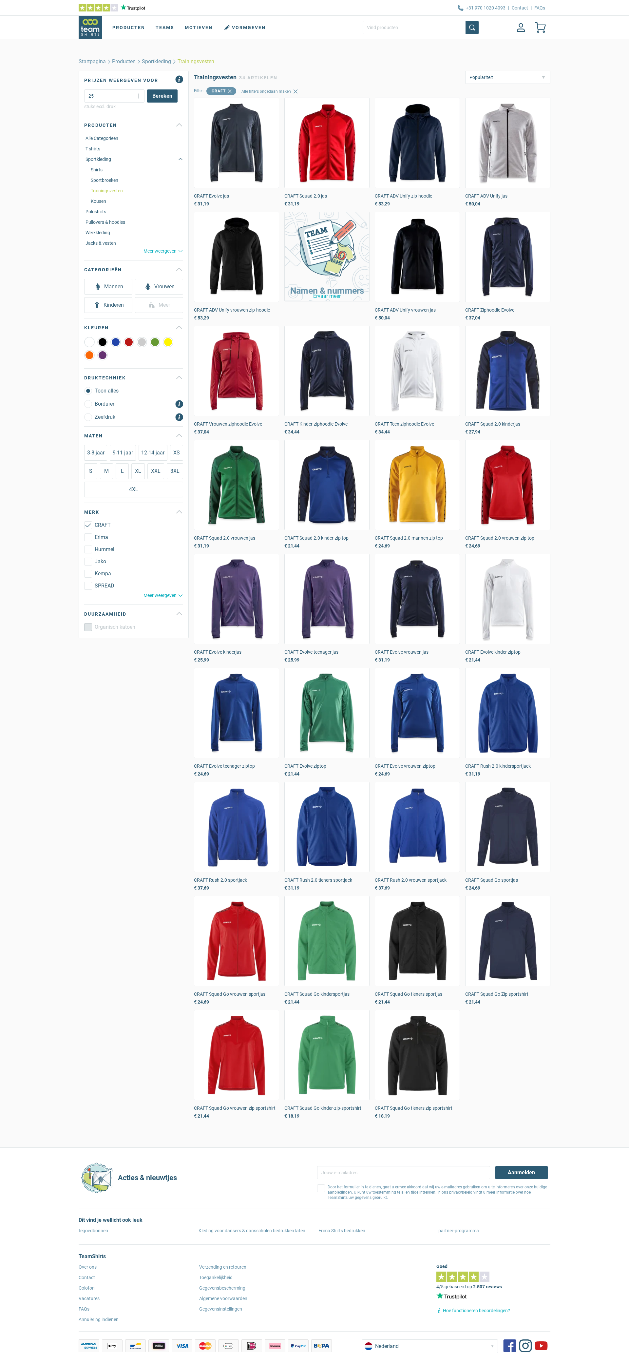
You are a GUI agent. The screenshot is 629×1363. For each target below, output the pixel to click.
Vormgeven (249, 27)
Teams (165, 27)
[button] (327, 256)
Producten (128, 27)
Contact (520, 7)
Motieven (199, 27)
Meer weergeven (160, 251)
